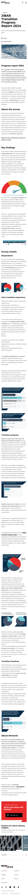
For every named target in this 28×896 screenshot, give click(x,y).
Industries (4, 870)
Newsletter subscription (11, 804)
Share (5, 38)
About (3, 878)
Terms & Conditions (14, 893)
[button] (26, 855)
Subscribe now (14, 815)
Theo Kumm (20, 786)
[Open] (26, 2)
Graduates (4, 882)
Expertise (16, 870)
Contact (16, 878)
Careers (16, 874)
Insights (5, 12)
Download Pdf (7, 41)
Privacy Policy (4, 893)
